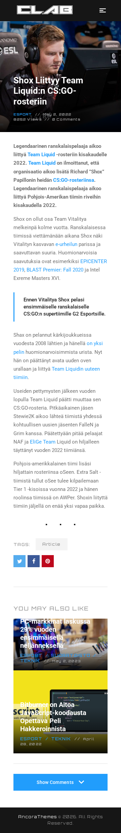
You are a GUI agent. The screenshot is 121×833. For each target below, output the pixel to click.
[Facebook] (34, 561)
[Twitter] (19, 561)
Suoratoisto (70, 655)
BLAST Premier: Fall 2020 (55, 270)
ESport (22, 114)
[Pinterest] (48, 561)
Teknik (61, 738)
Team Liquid (41, 155)
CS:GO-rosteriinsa (73, 180)
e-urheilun (66, 244)
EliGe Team (42, 442)
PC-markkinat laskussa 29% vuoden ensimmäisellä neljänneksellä (55, 633)
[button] (102, 10)
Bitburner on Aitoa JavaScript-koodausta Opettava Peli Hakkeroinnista (53, 717)
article (51, 544)
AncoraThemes (37, 817)
